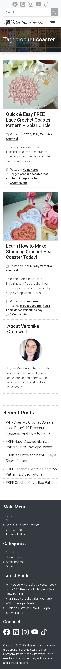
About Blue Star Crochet (22, 525)
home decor (14, 310)
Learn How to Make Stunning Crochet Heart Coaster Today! (30, 251)
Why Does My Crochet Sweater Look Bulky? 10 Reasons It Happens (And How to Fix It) (30, 427)
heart (46, 305)
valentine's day (32, 310)
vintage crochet (28, 178)
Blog (9, 516)
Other (9, 566)
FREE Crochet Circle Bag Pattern (31, 482)
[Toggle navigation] (53, 22)
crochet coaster (31, 174)
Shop (9, 520)
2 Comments (18, 183)
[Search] (54, 12)
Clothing (11, 552)
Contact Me (14, 530)
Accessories (14, 562)
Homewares (30, 169)
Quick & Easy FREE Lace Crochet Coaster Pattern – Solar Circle (28, 119)
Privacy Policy (15, 534)
